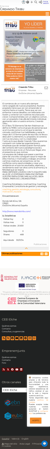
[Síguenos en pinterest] (25, 338)
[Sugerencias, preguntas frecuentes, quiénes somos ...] (28, 2)
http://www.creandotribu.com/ (16, 211)
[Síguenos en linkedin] (21, 338)
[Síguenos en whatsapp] (34, 338)
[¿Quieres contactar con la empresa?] (46, 88)
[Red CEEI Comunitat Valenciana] (26, 304)
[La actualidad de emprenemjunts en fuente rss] (3, 370)
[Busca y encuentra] (36, 2)
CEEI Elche (9, 319)
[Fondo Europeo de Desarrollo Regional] (27, 290)
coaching (6, 189)
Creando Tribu (12, 9)
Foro (4, 363)
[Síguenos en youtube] (17, 338)
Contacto (6, 329)
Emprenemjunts (13, 350)
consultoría (35, 189)
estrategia (24, 189)
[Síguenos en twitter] (8, 338)
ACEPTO (35, 420)
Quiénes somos (9, 326)
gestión (15, 189)
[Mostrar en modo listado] (41, 254)
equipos (17, 192)
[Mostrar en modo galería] (46, 254)
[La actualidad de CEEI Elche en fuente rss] (3, 338)
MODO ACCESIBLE (24, 2)
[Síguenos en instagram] (30, 338)
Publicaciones (40, 244)
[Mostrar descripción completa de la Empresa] (25, 248)
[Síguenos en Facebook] (12, 338)
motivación (7, 192)
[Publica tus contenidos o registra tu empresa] (32, 2)
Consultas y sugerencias (13, 331)
